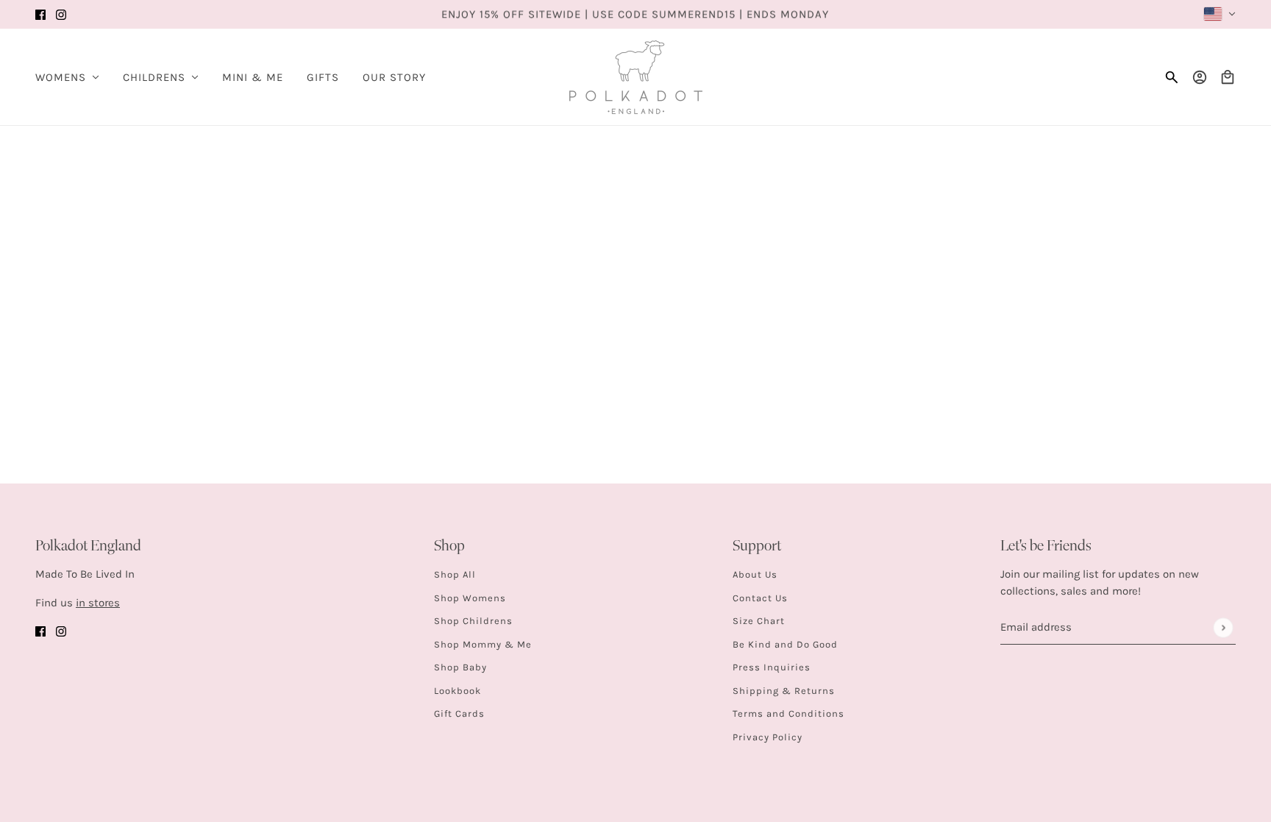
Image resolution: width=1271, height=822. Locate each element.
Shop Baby (460, 667)
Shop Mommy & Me (483, 644)
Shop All (455, 574)
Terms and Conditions (788, 713)
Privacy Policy (767, 737)
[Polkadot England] (635, 77)
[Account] (1200, 77)
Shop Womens (470, 597)
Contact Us (760, 597)
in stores (98, 602)
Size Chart (759, 620)
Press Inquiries (772, 667)
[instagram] (61, 14)
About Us (755, 574)
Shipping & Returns (784, 690)
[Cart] (1228, 77)
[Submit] (1223, 627)
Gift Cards (459, 713)
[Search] (1172, 77)
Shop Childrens (473, 620)
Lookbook (457, 690)
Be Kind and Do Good (785, 644)
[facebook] (40, 14)
